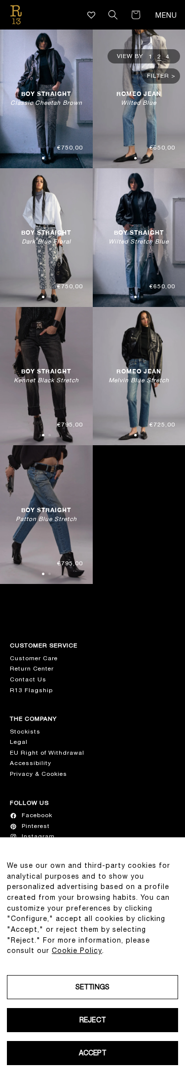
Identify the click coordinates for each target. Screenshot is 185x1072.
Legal (19, 741)
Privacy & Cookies (38, 773)
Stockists (25, 731)
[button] (113, 15)
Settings (92, 987)
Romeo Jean (138, 98)
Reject (92, 1020)
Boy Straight (46, 98)
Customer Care (34, 658)
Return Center (32, 668)
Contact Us (28, 679)
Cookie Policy (77, 950)
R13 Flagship (31, 690)
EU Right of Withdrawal (47, 752)
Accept (93, 1053)
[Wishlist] (91, 15)
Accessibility (30, 763)
